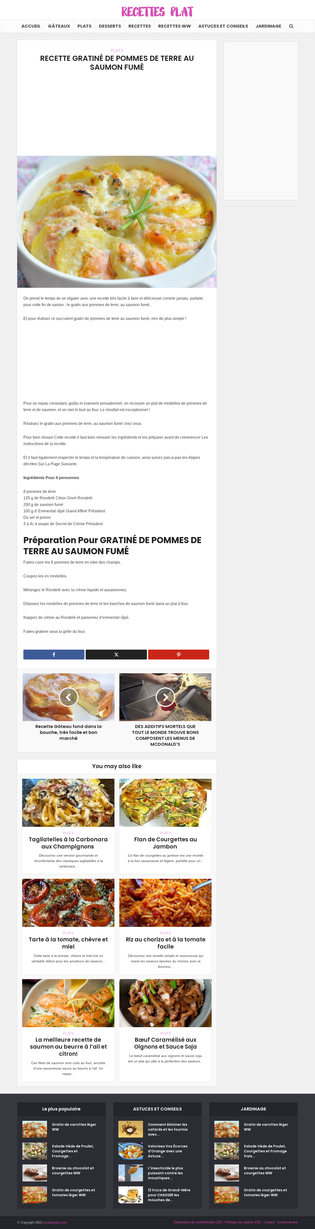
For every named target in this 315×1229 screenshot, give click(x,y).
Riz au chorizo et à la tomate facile (165, 943)
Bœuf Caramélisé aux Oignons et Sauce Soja (165, 1043)
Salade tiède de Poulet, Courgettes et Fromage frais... (265, 1151)
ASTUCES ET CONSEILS (223, 26)
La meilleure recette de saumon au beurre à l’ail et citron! (68, 1047)
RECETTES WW (174, 26)
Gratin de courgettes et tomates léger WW (73, 1192)
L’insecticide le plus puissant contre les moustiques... (165, 1173)
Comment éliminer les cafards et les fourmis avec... (168, 1129)
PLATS (85, 26)
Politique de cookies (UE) (243, 1222)
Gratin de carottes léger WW (74, 1127)
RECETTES (139, 26)
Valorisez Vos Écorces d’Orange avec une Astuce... (168, 1151)
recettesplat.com (55, 1222)
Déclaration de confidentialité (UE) (198, 1222)
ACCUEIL (31, 26)
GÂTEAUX (59, 26)
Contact (269, 1222)
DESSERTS (110, 26)
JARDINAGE (268, 26)
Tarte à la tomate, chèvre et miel (68, 943)
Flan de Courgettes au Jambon (165, 843)
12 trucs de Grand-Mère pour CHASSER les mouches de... (169, 1195)
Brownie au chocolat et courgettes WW (73, 1171)
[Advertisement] (116, 113)
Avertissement (287, 1222)
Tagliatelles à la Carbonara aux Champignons (68, 843)
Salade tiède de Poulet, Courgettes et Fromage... (73, 1151)
